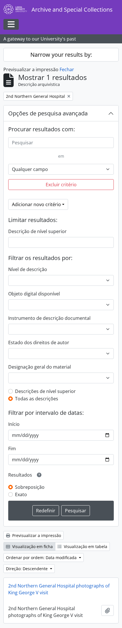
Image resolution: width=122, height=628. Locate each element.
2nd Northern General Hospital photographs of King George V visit (59, 589)
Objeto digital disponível (34, 294)
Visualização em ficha (32, 546)
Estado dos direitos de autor (38, 342)
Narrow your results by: (61, 54)
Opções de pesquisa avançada (48, 113)
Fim (12, 448)
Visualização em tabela (85, 546)
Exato (21, 494)
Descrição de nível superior (37, 231)
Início (14, 424)
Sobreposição (30, 487)
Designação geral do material (39, 367)
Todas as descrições (36, 399)
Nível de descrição (27, 269)
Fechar (67, 69)
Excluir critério (61, 184)
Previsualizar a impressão (36, 535)
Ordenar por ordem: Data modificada (42, 557)
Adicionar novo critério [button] (36, 204)
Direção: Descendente (27, 568)
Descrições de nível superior (45, 391)
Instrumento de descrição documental (49, 318)
